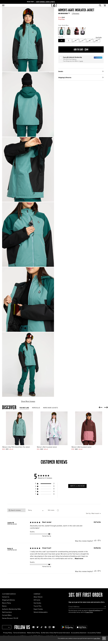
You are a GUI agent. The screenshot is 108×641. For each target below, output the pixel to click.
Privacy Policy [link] (7, 633)
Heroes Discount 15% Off (10, 618)
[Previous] (101, 407)
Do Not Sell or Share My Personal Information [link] (55, 633)
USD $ (6, 627)
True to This (37, 606)
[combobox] (36, 510)
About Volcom (38, 597)
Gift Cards (37, 600)
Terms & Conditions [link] (19, 633)
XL (90, 40)
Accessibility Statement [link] (78, 633)
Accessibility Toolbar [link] (94, 633)
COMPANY (37, 594)
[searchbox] (16, 510)
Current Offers (6, 615)
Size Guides (37, 603)
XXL (97, 40)
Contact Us (5, 597)
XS (61, 40)
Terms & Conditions (94, 610)
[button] (44, 484)
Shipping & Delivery (8, 600)
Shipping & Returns (64, 77)
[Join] (103, 606)
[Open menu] (3, 5)
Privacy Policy (89, 612)
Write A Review (77, 486)
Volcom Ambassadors (41, 612)
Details (60, 71)
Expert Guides (38, 609)
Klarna (4, 606)
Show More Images (28, 401)
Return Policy (6, 603)
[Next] (106, 407)
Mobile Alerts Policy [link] (33, 633)
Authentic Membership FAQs (11, 609)
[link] (33, 627)
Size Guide (99, 37)
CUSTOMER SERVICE (9, 594)
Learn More (97, 638)
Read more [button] (79, 558)
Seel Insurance (7, 612)
